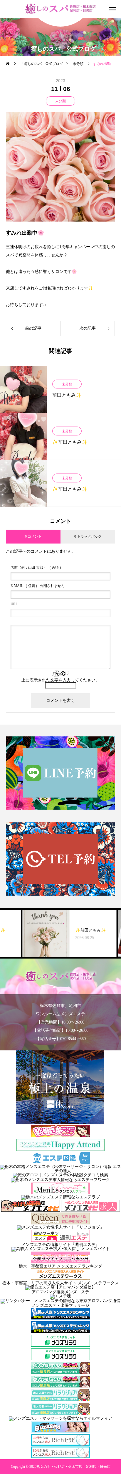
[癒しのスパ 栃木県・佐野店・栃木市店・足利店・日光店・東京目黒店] (60, 9)
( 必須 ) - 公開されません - (39, 586)
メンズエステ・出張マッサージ (60, 1305)
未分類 (60, 101)
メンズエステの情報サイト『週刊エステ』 (60, 1244)
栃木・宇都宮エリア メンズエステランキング (60, 1266)
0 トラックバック (88, 536)
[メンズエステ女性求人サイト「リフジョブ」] (60, 1227)
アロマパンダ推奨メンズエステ (60, 1292)
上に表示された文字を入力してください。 (60, 680)
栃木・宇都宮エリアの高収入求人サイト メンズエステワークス (60, 1283)
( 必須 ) (36, 567)
